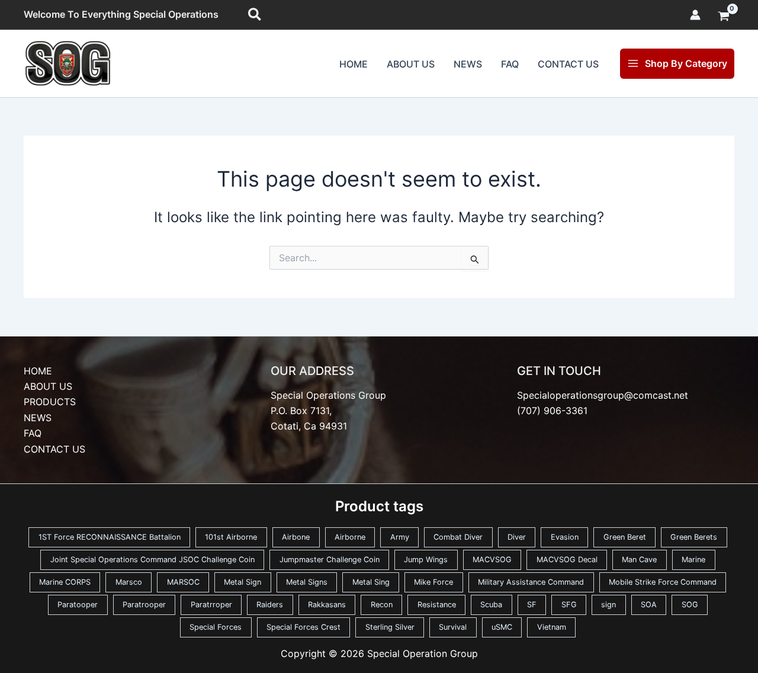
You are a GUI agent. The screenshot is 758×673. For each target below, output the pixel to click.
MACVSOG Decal (567, 559)
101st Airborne (231, 537)
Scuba (491, 604)
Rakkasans (327, 604)
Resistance (436, 604)
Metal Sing (371, 582)
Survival (453, 627)
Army (399, 537)
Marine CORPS (65, 582)
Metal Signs (306, 582)
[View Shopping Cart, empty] (723, 17)
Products (50, 402)
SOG (690, 604)
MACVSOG (492, 559)
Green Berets (693, 537)
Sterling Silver (390, 627)
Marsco (128, 582)
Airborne (350, 537)
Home (353, 64)
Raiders (269, 604)
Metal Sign (242, 582)
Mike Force (433, 582)
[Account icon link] (695, 14)
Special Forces (216, 627)
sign (608, 604)
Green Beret (624, 537)
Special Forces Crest (303, 627)
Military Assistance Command (531, 582)
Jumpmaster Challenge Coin (330, 559)
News (468, 64)
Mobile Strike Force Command (663, 582)
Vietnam (551, 627)
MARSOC (183, 582)
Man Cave (639, 559)
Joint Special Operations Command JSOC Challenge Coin (152, 559)
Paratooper (77, 604)
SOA (649, 604)
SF (532, 604)
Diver (517, 537)
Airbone (296, 537)
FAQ (510, 64)
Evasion (565, 537)
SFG (569, 604)
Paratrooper (144, 604)
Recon (382, 604)
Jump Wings (426, 559)
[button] (255, 15)
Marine (693, 559)
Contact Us (568, 64)
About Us (411, 64)
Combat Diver (458, 537)
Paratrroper (211, 604)
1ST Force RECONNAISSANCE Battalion (109, 537)
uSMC (502, 627)
